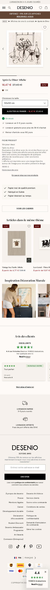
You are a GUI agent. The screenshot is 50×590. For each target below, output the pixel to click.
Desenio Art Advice (35, 494)
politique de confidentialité (25, 483)
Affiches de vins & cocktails (22, 21)
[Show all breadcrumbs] (4, 21)
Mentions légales (16, 502)
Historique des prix (10, 170)
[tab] (8, 75)
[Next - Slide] (47, 49)
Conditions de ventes (36, 507)
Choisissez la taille (10, 98)
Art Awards (18, 535)
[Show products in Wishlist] (40, 8)
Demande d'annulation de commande (36, 524)
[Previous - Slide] (3, 49)
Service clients (33, 498)
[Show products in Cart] (46, 8)
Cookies (30, 511)
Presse (20, 498)
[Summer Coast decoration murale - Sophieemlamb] (19, 301)
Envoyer (25, 477)
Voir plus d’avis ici (25, 387)
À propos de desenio (14, 494)
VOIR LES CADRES (25, 208)
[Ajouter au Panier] (29, 260)
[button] (37, 578)
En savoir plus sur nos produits (25, 175)
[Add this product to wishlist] (45, 27)
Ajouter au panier (25, 111)
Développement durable (13, 511)
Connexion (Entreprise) (13, 539)
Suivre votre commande (37, 502)
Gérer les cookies (34, 529)
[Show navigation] (4, 8)
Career (20, 507)
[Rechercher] (9, 8)
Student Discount (15, 523)
